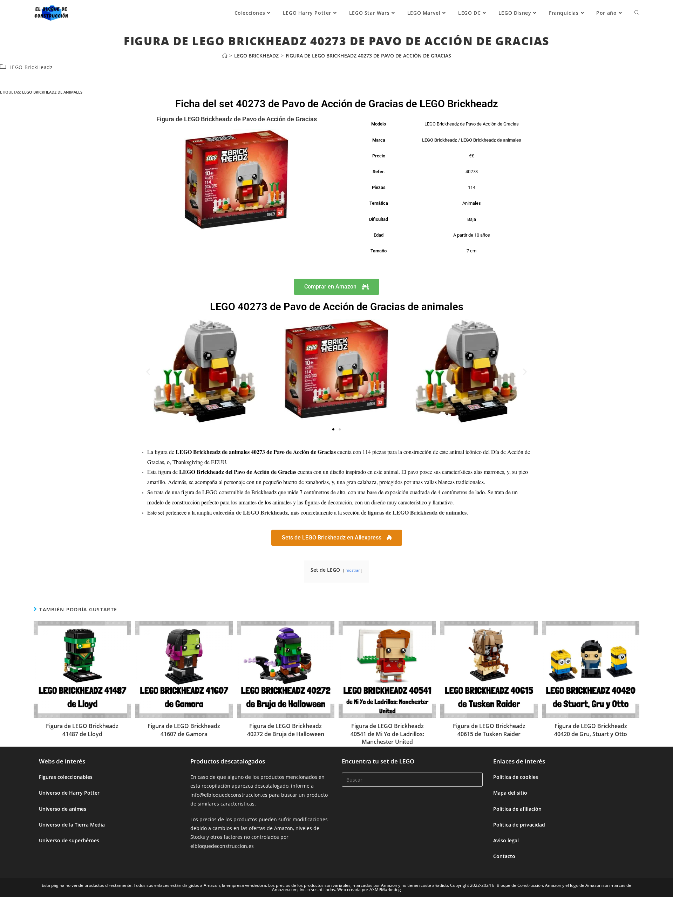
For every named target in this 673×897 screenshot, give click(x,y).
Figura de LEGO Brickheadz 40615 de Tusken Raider (489, 730)
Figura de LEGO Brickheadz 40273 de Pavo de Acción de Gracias (368, 55)
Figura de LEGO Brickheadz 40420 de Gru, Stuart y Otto (590, 730)
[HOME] (224, 55)
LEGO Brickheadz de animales (52, 92)
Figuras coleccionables (66, 777)
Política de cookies (515, 777)
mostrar (353, 570)
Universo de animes (62, 809)
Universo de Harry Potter (69, 792)
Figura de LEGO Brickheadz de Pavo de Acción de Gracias (236, 119)
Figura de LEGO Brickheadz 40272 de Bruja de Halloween (285, 730)
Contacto (504, 856)
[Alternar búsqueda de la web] (637, 13)
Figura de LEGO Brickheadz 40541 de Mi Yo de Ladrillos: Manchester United (387, 734)
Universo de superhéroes (69, 840)
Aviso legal (506, 840)
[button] (148, 371)
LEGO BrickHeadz (31, 67)
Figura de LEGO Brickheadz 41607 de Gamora (184, 730)
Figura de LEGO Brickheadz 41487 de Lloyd (82, 730)
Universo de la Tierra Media (72, 824)
